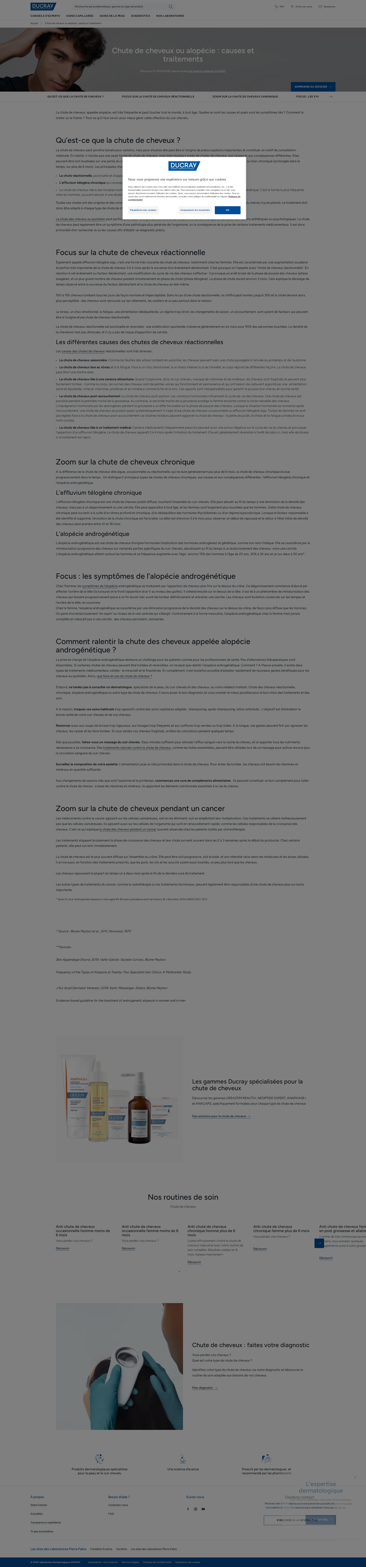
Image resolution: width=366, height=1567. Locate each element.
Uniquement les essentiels (195, 210)
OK (227, 210)
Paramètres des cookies (143, 210)
